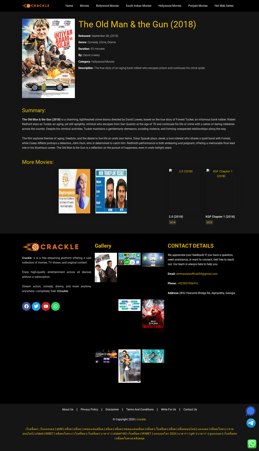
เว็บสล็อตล (230, 433)
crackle (141, 419)
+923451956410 (187, 283)
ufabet (39, 433)
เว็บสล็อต (31, 429)
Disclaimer (112, 409)
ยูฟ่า (192, 433)
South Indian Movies (138, 5)
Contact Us (190, 409)
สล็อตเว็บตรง (218, 429)
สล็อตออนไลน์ (187, 429)
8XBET (49, 433)
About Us (67, 409)
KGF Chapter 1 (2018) (220, 216)
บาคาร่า (106, 433)
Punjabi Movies (198, 5)
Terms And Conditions (140, 409)
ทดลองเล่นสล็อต (93, 429)
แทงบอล (203, 429)
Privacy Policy (89, 409)
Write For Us (168, 409)
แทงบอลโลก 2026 (164, 433)
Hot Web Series (224, 5)
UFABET (146, 433)
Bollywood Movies (107, 5)
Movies (84, 5)
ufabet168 (119, 433)
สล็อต (68, 429)
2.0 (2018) (176, 216)
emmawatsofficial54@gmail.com (197, 274)
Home (69, 5)
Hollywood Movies (169, 5)
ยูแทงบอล (216, 433)
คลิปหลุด (139, 438)
